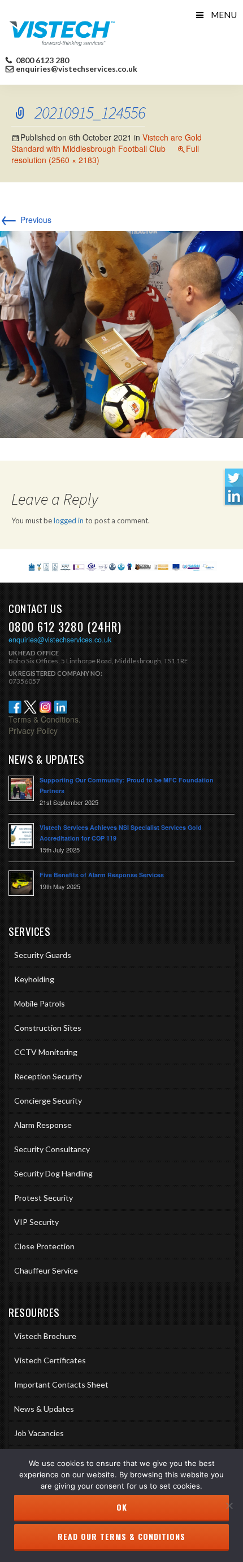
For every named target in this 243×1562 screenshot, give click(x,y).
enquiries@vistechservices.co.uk (76, 68)
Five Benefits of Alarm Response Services (102, 874)
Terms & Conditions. (44, 719)
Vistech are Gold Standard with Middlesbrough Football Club (106, 143)
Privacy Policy (33, 730)
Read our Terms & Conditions (121, 1536)
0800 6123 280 (41, 60)
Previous (25, 219)
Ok (121, 1507)
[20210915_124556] (121, 333)
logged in (69, 520)
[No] (229, 1505)
